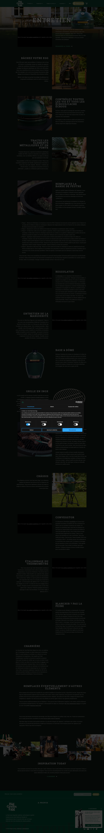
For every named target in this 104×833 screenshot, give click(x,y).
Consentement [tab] (30, 406)
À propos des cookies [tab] (73, 406)
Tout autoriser (72, 430)
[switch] (44, 424)
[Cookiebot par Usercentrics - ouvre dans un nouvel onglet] (76, 402)
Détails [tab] (52, 406)
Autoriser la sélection (52, 430)
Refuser (32, 430)
